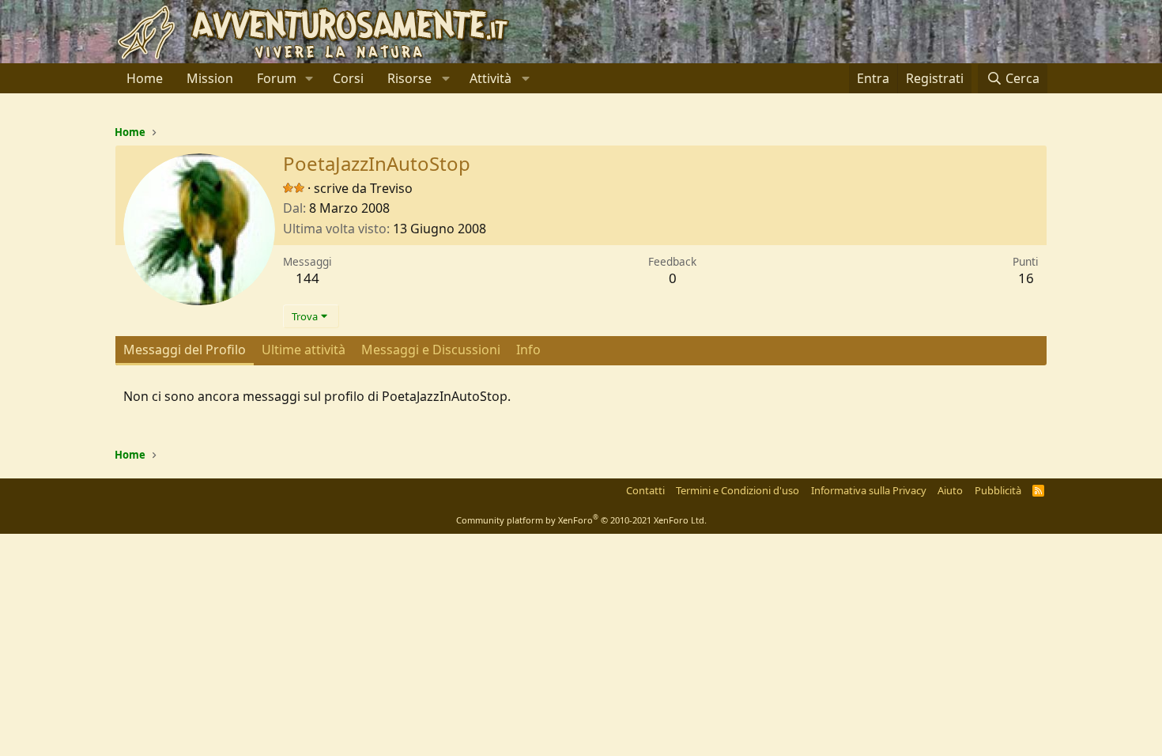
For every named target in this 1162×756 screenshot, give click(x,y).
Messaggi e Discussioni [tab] (430, 349)
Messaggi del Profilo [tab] (184, 349)
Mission (210, 78)
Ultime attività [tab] (303, 349)
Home (144, 78)
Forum (276, 78)
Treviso (391, 188)
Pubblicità (998, 490)
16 (1026, 278)
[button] (309, 78)
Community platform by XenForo (581, 520)
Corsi (348, 78)
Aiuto (950, 490)
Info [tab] (528, 349)
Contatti (645, 490)
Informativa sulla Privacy (868, 490)
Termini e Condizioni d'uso (737, 490)
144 (307, 278)
